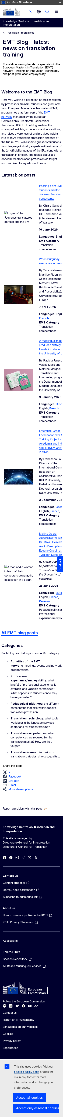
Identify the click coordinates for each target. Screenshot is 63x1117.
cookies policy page (26, 1072)
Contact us (10, 1012)
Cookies (8, 1034)
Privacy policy (12, 1041)
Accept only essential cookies (37, 1108)
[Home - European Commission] (11, 11)
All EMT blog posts (19, 632)
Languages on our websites (20, 1026)
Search (47, 11)
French (54, 511)
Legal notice (10, 1048)
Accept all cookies (29, 1097)
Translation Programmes (20, 32)
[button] (7, 772)
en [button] (39, 11)
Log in (30, 11)
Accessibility (11, 940)
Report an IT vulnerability (18, 1019)
